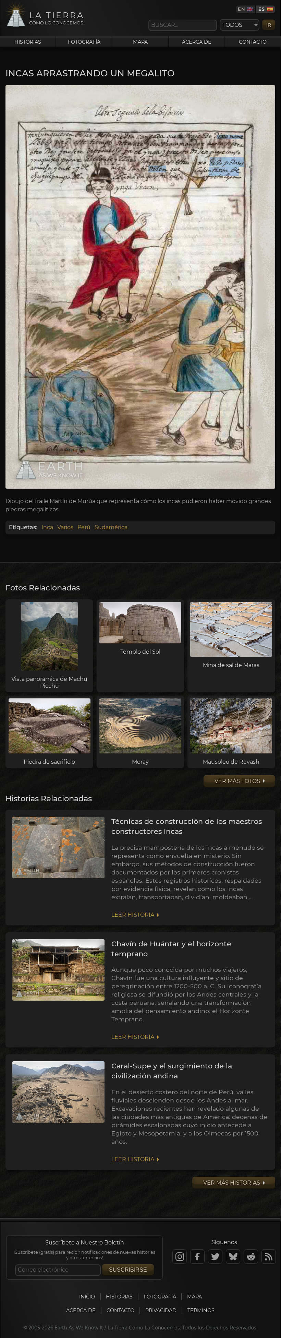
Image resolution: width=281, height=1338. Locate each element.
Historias (27, 42)
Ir (268, 25)
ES (261, 9)
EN (241, 9)
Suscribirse (128, 1270)
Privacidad (160, 1310)
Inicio (87, 1297)
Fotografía (84, 42)
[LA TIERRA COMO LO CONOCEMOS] (16, 26)
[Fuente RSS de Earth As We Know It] (268, 1256)
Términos (201, 1310)
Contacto (253, 42)
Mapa (140, 42)
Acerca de (196, 42)
